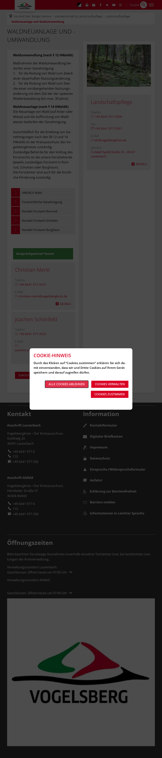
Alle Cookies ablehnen (67, 384)
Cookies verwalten (110, 384)
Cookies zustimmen (109, 394)
